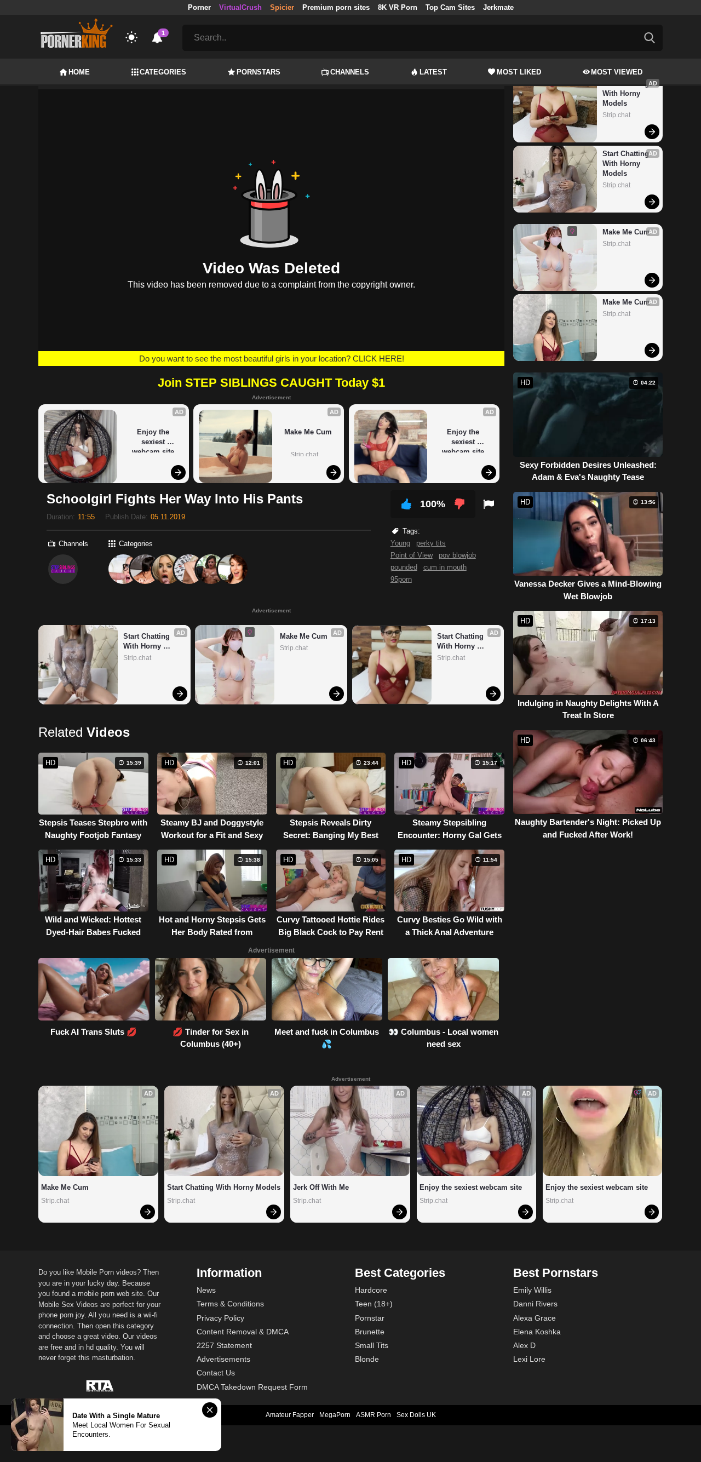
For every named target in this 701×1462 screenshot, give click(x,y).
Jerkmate (498, 7)
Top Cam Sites (450, 7)
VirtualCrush (240, 7)
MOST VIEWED (616, 72)
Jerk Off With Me (321, 1187)
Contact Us (216, 1372)
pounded (403, 567)
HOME (79, 72)
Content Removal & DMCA (243, 1331)
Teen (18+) (374, 1303)
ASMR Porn (373, 1415)
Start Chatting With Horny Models (147, 641)
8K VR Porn (397, 7)
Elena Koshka (537, 1331)
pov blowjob (457, 555)
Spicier (282, 7)
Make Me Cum (308, 432)
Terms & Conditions (230, 1303)
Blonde (367, 1359)
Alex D (524, 1345)
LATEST (433, 72)
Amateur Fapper (290, 1415)
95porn (401, 579)
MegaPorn (334, 1415)
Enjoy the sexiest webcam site (153, 440)
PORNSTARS (258, 72)
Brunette (369, 1331)
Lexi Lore (529, 1359)
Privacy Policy (220, 1318)
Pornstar (369, 1318)
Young (400, 543)
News (206, 1290)
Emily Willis (532, 1290)
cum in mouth (445, 567)
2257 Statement (224, 1345)
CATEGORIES (163, 72)
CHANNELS (349, 72)
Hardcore (371, 1290)
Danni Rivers (535, 1303)
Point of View (411, 555)
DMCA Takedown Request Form (252, 1387)
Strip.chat (304, 454)
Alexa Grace (534, 1318)
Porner (199, 7)
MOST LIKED (519, 72)
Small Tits (371, 1345)
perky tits (431, 543)
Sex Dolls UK (416, 1415)
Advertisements (223, 1359)
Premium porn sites (336, 7)
